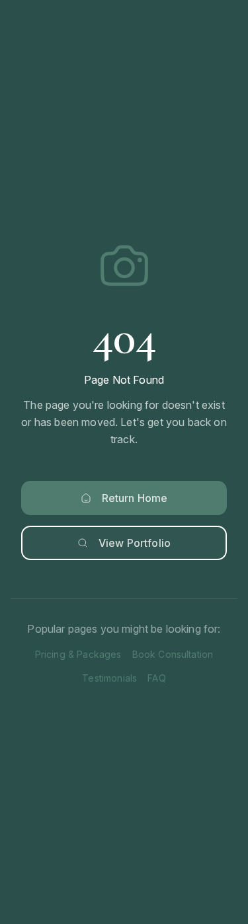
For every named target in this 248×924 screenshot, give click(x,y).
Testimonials (109, 678)
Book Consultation (173, 654)
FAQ (156, 678)
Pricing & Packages (78, 654)
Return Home (135, 498)
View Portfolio (135, 543)
